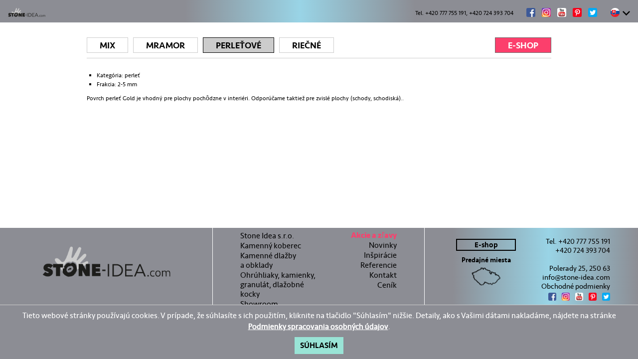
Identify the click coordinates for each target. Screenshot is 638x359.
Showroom (259, 304)
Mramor (165, 45)
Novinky (383, 245)
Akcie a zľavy (374, 236)
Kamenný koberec (270, 245)
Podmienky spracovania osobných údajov (318, 326)
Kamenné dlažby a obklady (268, 260)
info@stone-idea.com (576, 277)
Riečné (306, 45)
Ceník (387, 285)
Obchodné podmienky (575, 286)
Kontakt (383, 275)
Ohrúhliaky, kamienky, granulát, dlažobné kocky (278, 284)
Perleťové (238, 45)
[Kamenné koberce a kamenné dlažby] (106, 261)
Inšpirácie (380, 255)
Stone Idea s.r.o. (267, 235)
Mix (107, 45)
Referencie (378, 265)
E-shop (523, 45)
